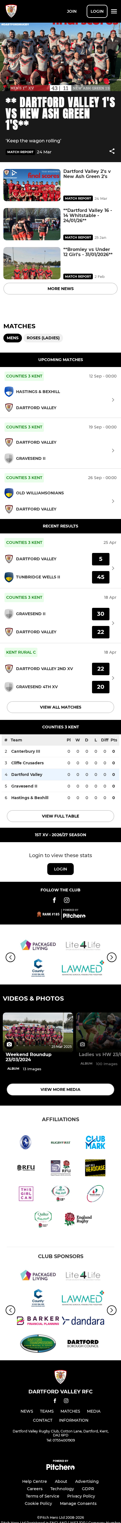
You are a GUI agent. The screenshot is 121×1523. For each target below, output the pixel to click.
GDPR (88, 1488)
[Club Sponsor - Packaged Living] (38, 946)
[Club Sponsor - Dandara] (83, 1322)
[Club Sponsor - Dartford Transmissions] (38, 1345)
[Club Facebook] (54, 901)
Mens (13, 337)
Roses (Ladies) (43, 337)
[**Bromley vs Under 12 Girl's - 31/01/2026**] (31, 263)
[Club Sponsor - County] (38, 969)
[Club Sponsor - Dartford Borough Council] (83, 1345)
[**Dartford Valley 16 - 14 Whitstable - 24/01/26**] (31, 224)
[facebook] (55, 1402)
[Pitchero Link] (74, 916)
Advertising (87, 1481)
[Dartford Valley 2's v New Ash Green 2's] (31, 185)
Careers (34, 1488)
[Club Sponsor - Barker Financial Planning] (38, 1322)
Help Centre (34, 1481)
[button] (112, 152)
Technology (62, 1488)
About (61, 1481)
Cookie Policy (38, 1503)
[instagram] (66, 1402)
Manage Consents (78, 1503)
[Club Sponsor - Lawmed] (83, 969)
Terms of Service (42, 1496)
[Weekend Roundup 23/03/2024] (38, 1032)
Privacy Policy (81, 1496)
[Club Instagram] (66, 901)
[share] (112, 152)
